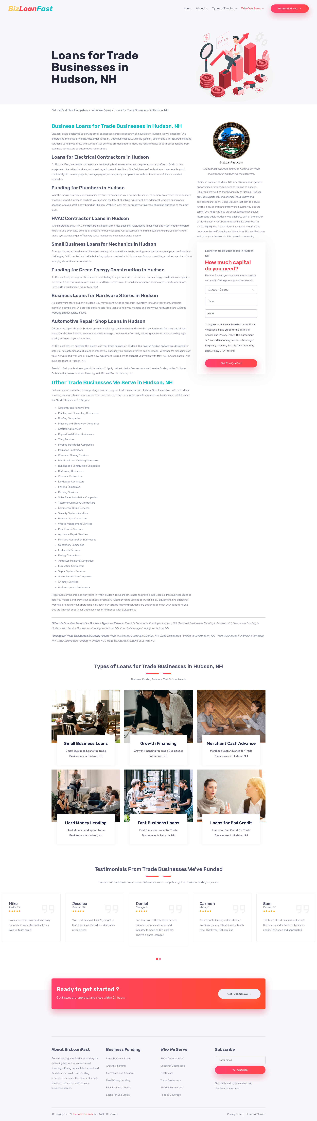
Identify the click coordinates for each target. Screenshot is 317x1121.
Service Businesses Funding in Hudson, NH (93, 628)
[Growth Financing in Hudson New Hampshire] (158, 716)
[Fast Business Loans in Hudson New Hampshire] (158, 795)
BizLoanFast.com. (83, 1114)
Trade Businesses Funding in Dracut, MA (81, 641)
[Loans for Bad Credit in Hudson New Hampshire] (231, 795)
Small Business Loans (86, 743)
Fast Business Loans (158, 822)
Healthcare (166, 1073)
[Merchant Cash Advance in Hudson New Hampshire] (231, 716)
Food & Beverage (170, 1095)
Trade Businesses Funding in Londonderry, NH (187, 636)
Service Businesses (171, 1087)
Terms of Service (256, 1114)
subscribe (242, 1070)
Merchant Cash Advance (231, 743)
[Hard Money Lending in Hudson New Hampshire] (86, 795)
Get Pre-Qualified (231, 363)
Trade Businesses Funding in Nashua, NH (133, 636)
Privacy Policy (227, 335)
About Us (202, 8)
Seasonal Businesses (172, 1066)
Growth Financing (158, 743)
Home (187, 8)
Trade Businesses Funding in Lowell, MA (130, 641)
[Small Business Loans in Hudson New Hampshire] (86, 716)
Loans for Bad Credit (231, 822)
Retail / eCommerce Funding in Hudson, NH (150, 623)
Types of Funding (223, 8)
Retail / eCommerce (171, 1058)
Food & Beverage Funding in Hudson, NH (144, 628)
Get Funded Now (288, 8)
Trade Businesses (170, 1080)
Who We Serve (251, 8)
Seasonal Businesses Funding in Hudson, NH (204, 623)
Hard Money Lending (86, 822)
